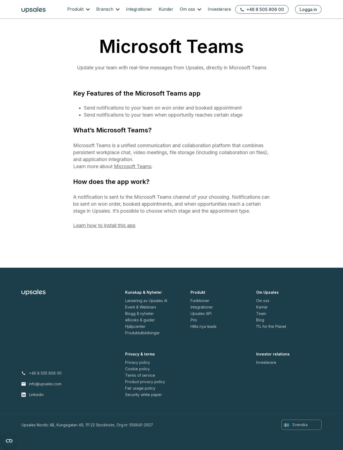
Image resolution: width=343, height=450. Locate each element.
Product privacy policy (145, 381)
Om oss (188, 9)
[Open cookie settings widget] (9, 440)
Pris (194, 320)
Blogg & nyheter (139, 313)
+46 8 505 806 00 (265, 9)
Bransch (105, 9)
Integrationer (139, 9)
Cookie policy (137, 368)
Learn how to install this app (104, 225)
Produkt (76, 9)
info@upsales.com (45, 384)
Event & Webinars (140, 307)
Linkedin (36, 394)
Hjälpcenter (135, 326)
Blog (260, 320)
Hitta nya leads (204, 326)
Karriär (262, 307)
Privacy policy (137, 362)
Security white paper (143, 394)
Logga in (308, 9)
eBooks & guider (140, 320)
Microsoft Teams (132, 166)
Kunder (166, 9)
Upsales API (201, 313)
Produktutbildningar (142, 333)
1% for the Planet (271, 326)
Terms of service (140, 375)
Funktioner (200, 300)
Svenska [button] (299, 424)
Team (261, 313)
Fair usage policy (140, 388)
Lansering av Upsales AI (146, 300)
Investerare (219, 9)
